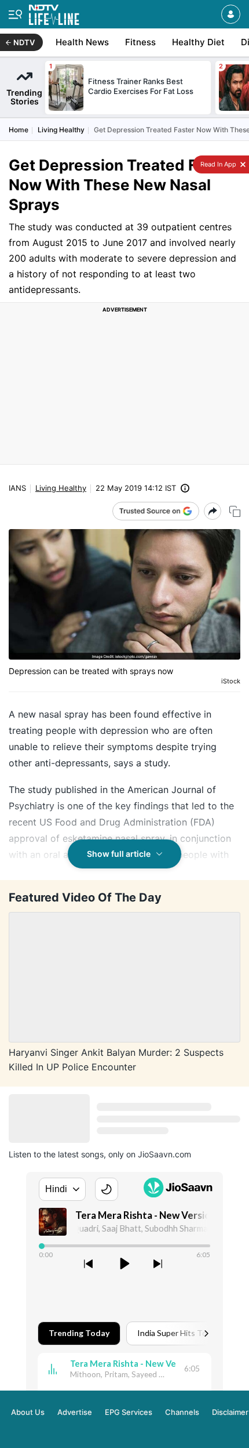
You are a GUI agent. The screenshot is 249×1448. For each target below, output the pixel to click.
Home (18, 129)
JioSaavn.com (164, 1154)
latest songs (81, 1154)
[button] (230, 14)
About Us (28, 1412)
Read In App (217, 164)
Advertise (74, 1412)
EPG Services (128, 1412)
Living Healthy (61, 129)
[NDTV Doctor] (54, 12)
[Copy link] (234, 511)
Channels (182, 1412)
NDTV (24, 42)
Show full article (119, 854)
